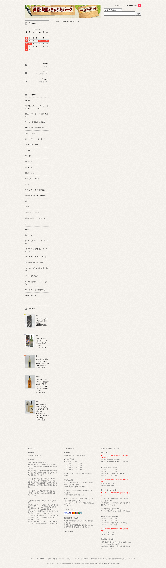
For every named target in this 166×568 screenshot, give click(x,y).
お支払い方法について (82, 559)
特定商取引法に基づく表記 (117, 559)
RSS (129, 559)
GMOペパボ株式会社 (74, 563)
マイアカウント (119, 5)
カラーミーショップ (51, 563)
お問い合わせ (52, 559)
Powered (92, 563)
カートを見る (134, 5)
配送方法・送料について (99, 559)
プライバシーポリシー (66, 559)
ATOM (133, 559)
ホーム (33, 559)
